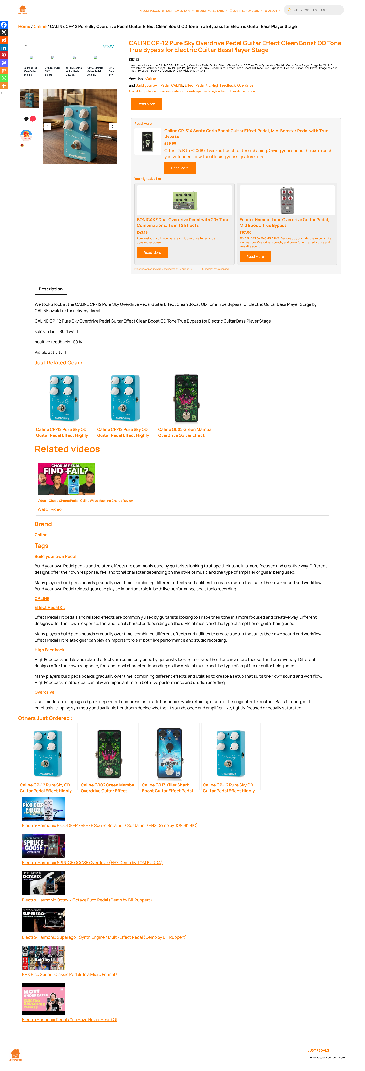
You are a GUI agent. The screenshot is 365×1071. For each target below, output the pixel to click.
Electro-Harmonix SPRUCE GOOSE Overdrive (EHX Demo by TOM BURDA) (92, 862)
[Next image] (113, 126)
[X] (4, 32)
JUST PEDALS (318, 1050)
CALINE (177, 85)
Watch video (50, 509)
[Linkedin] (4, 47)
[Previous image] (47, 126)
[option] (29, 118)
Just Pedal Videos (246, 11)
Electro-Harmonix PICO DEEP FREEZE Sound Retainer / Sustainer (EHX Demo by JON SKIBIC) (110, 825)
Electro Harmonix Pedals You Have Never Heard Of (69, 1019)
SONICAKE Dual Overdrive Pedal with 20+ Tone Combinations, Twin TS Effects (183, 222)
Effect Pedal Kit (197, 85)
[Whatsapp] (4, 78)
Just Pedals (151, 11)
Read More (146, 104)
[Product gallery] (80, 126)
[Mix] (4, 70)
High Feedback (224, 85)
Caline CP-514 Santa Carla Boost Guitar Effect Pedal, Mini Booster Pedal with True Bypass (246, 133)
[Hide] (1, 93)
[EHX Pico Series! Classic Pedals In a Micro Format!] (43, 958)
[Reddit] (4, 40)
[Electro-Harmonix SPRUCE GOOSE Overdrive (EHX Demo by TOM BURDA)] (43, 847)
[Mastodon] (4, 63)
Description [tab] (51, 289)
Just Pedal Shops (178, 11)
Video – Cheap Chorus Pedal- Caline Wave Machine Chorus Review (85, 500)
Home (24, 26)
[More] (4, 85)
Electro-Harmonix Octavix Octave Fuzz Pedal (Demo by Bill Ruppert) (87, 900)
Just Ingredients (212, 11)
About (272, 11)
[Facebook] (4, 25)
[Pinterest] (4, 55)
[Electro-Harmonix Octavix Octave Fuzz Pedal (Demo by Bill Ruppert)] (43, 884)
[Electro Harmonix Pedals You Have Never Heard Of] (43, 1000)
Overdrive (245, 85)
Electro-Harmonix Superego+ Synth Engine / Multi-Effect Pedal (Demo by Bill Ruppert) (104, 937)
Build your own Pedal (153, 85)
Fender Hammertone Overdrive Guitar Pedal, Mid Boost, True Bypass (284, 222)
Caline (40, 26)
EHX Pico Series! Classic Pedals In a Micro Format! (69, 974)
